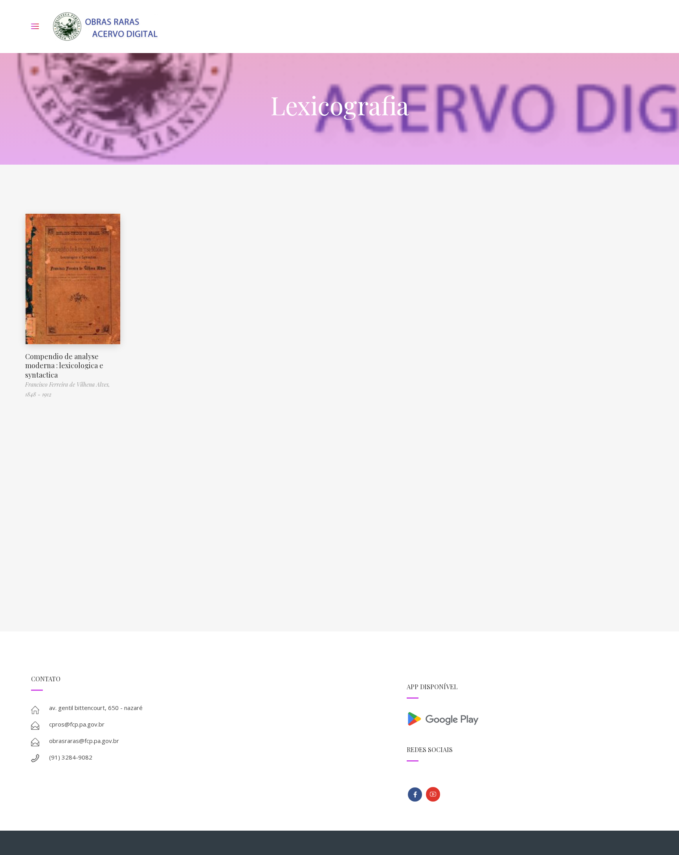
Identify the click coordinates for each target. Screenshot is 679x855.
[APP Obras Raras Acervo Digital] (527, 718)
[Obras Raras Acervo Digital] (105, 26)
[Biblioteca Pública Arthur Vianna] (415, 794)
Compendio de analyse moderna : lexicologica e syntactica (64, 366)
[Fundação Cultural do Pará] (433, 794)
